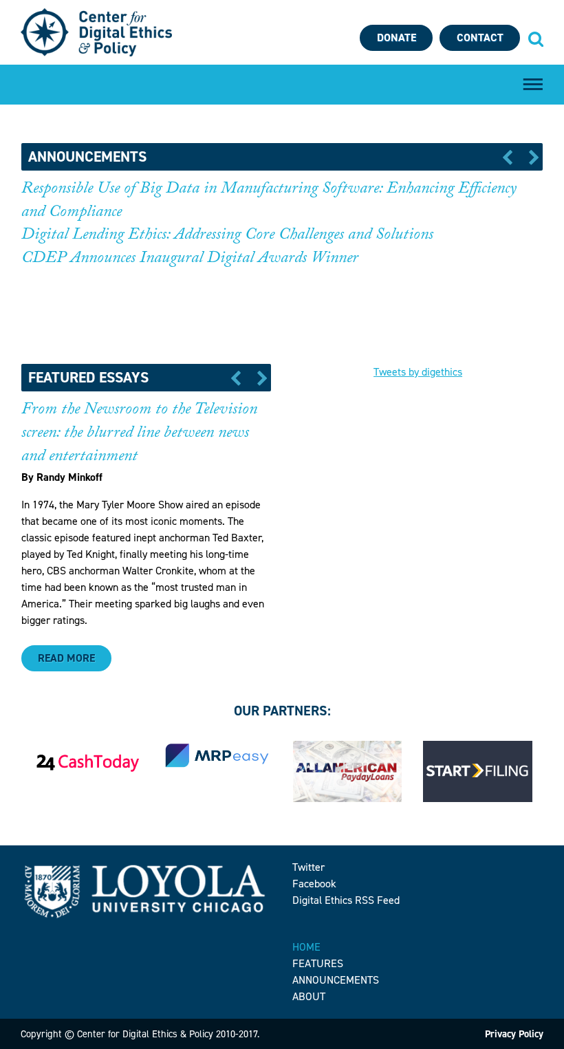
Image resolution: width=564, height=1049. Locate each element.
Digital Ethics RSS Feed (346, 900)
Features (317, 963)
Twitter (308, 867)
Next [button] (529, 157)
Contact (480, 37)
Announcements (335, 980)
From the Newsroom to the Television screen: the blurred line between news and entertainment (139, 434)
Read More (66, 658)
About (308, 996)
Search (535, 38)
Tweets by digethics (417, 372)
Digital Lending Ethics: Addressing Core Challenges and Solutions (227, 236)
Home (306, 947)
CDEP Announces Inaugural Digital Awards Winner (189, 260)
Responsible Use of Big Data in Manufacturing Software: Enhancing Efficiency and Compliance (269, 202)
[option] (282, 233)
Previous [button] (511, 157)
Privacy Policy (514, 1034)
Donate (396, 37)
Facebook (314, 883)
